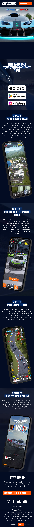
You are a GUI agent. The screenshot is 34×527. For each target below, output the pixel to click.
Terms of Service (17, 507)
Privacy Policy (17, 510)
